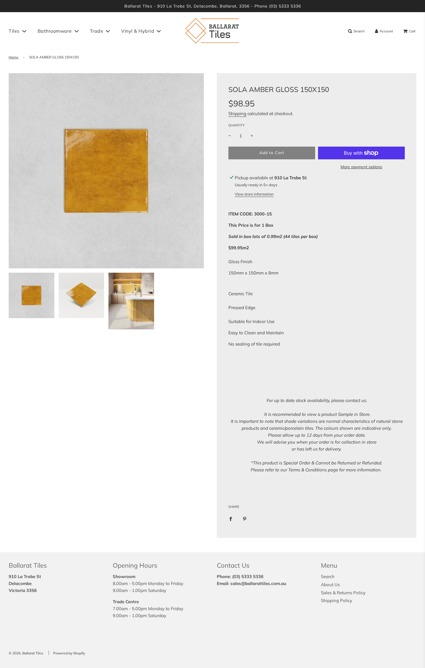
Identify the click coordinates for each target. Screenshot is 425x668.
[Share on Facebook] (230, 518)
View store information (254, 194)
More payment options (361, 166)
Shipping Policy (336, 600)
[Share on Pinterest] (244, 518)
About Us (330, 584)
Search (328, 576)
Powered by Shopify (69, 653)
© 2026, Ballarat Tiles (26, 653)
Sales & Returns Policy (343, 592)
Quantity (236, 125)
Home (14, 57)
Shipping (237, 113)
